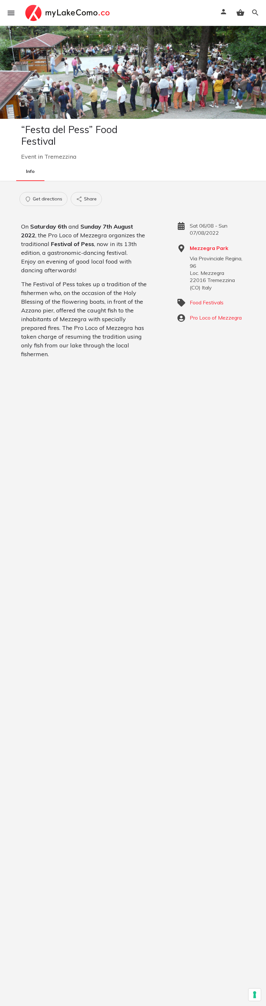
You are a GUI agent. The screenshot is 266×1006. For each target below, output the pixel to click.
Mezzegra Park (209, 248)
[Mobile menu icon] (11, 12)
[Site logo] (68, 13)
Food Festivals (207, 302)
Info (30, 171)
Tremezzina (60, 156)
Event (28, 156)
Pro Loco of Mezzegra (216, 317)
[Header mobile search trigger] (255, 12)
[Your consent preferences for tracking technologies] (254, 995)
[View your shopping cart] (240, 12)
